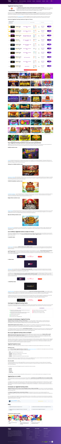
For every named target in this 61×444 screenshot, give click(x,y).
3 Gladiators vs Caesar (36, 110)
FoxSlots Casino (18, 26)
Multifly (9, 160)
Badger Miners (25, 133)
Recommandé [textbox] (32, 22)
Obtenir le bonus (40, 256)
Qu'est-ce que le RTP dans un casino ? (13, 423)
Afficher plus (43, 27)
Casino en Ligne (28, 430)
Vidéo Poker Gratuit (37, 435)
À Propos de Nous (46, 434)
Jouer (49, 26)
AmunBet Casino (18, 52)
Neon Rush (47, 110)
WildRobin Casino (18, 35)
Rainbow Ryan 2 (13, 141)
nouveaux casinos (20, 16)
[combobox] (35, 22)
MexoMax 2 (36, 141)
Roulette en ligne (37, 431)
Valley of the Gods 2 (13, 118)
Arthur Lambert (13, 400)
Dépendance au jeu (46, 436)
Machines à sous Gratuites (38, 430)
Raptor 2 (25, 110)
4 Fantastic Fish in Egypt (13, 110)
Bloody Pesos (47, 118)
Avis (49, 32)
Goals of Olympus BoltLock (25, 141)
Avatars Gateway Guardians (13, 102)
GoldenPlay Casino (11, 291)
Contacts (45, 435)
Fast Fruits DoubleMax (47, 79)
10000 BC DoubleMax (48, 133)
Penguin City (13, 79)
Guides (36, 436)
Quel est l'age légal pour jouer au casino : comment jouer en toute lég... (24, 423)
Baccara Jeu (36, 434)
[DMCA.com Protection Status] (42, 441)
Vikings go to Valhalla (36, 79)
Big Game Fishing (11, 227)
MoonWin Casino (18, 44)
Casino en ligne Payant (29, 436)
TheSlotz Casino (18, 61)
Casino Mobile (28, 434)
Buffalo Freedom (47, 102)
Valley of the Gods (24, 102)
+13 (35, 41)
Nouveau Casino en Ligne (29, 431)
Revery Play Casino (18, 48)
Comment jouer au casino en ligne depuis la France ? (35, 423)
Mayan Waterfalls (36, 133)
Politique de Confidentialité (47, 430)
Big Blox (36, 102)
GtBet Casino (10, 269)
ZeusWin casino (10, 246)
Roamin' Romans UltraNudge (13, 133)
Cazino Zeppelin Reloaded (24, 79)
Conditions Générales (46, 431)
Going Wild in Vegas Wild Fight (36, 118)
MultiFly (25, 118)
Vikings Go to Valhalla (11, 177)
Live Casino (27, 435)
